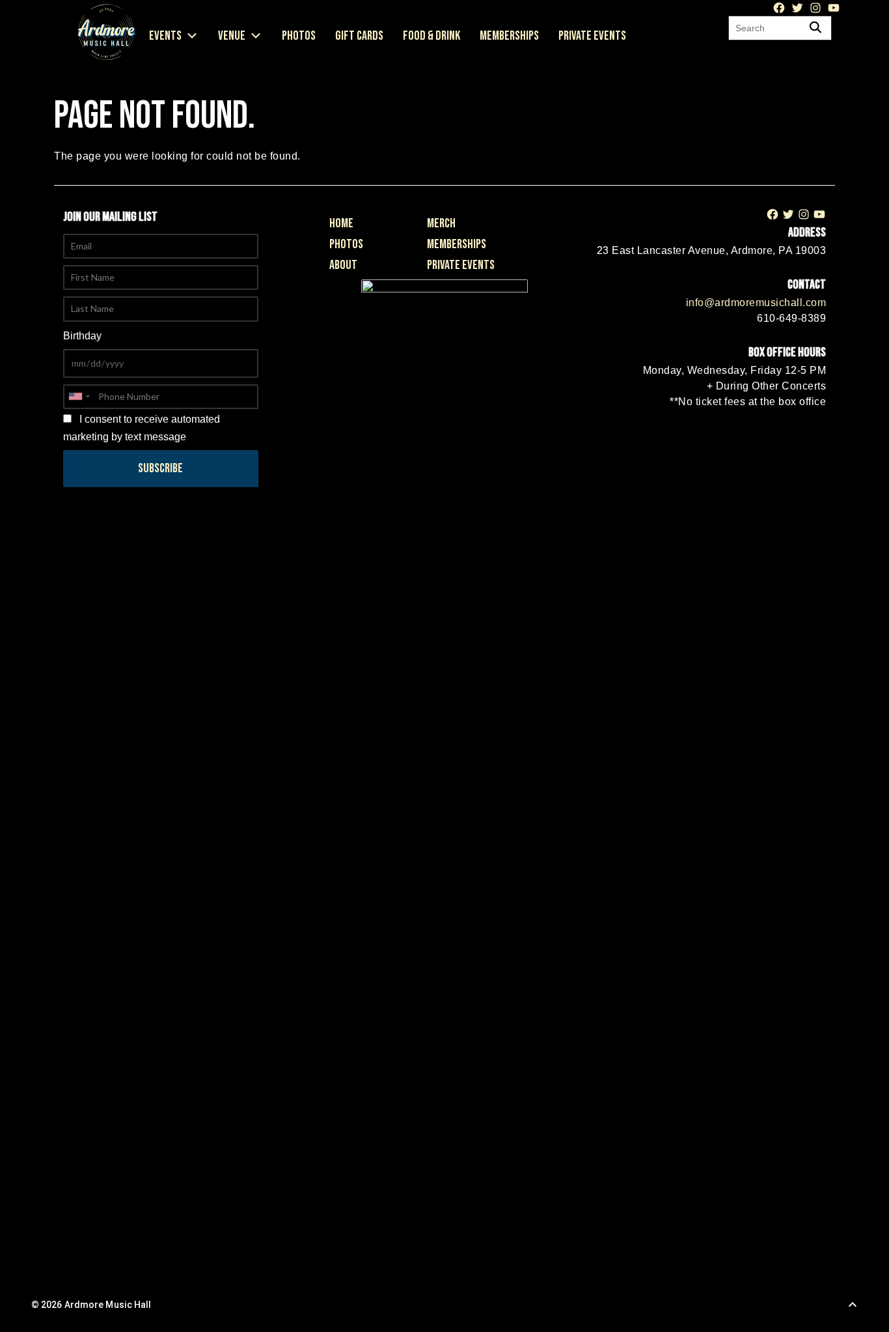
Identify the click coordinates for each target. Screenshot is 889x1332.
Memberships (509, 36)
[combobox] (79, 396)
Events (165, 36)
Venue (231, 36)
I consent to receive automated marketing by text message (141, 428)
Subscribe (160, 468)
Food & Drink (431, 36)
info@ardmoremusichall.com (756, 302)
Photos (299, 36)
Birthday (82, 335)
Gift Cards (359, 36)
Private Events (592, 36)
